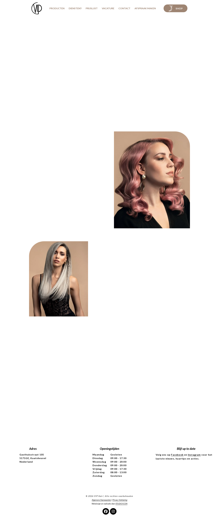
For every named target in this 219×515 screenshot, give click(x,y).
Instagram (194, 454)
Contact (124, 8)
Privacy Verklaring (119, 500)
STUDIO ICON (121, 503)
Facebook (177, 454)
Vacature (108, 8)
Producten (57, 8)
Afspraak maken (145, 8)
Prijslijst (92, 8)
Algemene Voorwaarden (101, 500)
